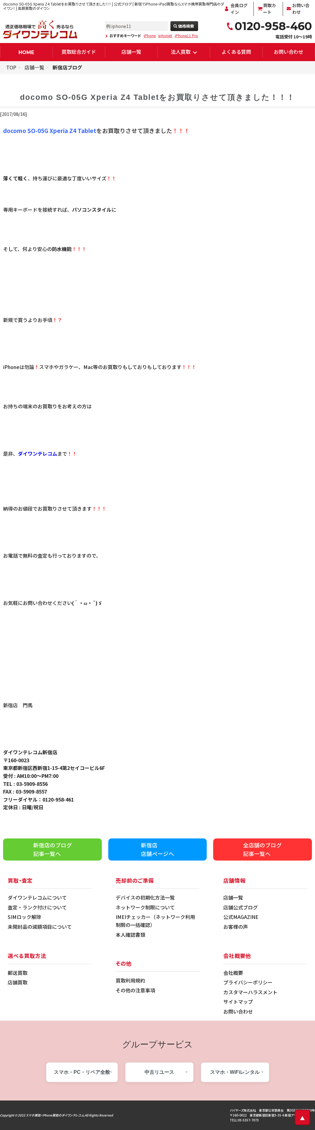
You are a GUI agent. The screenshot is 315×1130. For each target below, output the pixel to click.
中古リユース (159, 1072)
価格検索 (186, 26)
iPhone (150, 35)
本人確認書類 (130, 934)
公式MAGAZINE (240, 916)
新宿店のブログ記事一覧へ (52, 849)
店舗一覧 (131, 51)
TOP (11, 67)
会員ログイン (239, 8)
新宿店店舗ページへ (157, 849)
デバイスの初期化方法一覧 (145, 897)
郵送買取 (17, 972)
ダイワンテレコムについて (37, 897)
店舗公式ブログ (240, 907)
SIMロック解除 (24, 916)
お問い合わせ (300, 8)
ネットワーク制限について (145, 907)
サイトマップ (238, 1001)
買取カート (269, 8)
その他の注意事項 (135, 990)
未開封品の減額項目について (40, 926)
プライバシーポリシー (248, 982)
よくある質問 (236, 51)
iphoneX (165, 35)
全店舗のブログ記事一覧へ (262, 849)
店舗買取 (17, 982)
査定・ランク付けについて (37, 907)
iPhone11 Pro (186, 35)
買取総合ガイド (79, 51)
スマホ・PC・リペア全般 (82, 1072)
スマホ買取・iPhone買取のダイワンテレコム (55, 1115)
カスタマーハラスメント (250, 992)
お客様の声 (235, 926)
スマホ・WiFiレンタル (235, 1072)
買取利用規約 (130, 980)
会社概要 (233, 972)
